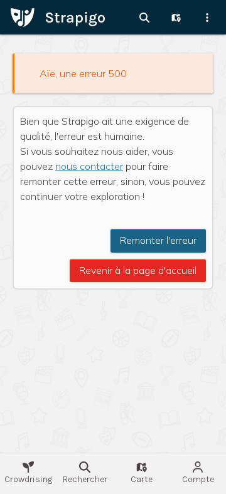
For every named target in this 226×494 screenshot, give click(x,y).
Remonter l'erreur (158, 240)
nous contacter (89, 166)
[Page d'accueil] (57, 16)
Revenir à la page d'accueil (137, 270)
